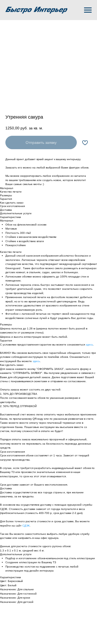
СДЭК (26, 525)
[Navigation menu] (88, 10)
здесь (89, 344)
